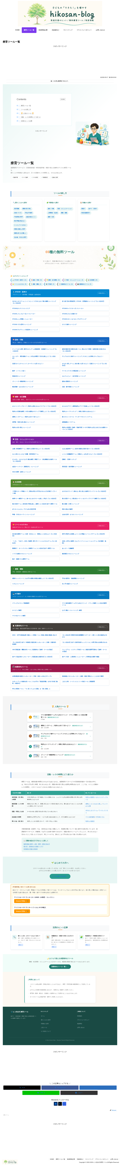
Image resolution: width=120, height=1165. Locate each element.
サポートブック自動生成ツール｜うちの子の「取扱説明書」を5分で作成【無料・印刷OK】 (35, 682)
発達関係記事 (71, 1159)
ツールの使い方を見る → (60, 876)
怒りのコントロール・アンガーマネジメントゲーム (77, 417)
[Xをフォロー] (60, 1104)
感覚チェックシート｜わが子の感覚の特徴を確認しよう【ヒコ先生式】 (33, 578)
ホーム (43, 1016)
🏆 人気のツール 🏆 (27, 113)
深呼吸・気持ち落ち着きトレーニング (23, 422)
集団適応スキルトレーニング (70, 553)
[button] (79, 1093)
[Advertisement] (60, 61)
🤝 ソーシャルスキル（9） (19, 284)
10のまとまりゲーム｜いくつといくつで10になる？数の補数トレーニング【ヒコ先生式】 (34, 302)
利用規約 (79, 1016)
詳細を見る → (102, 293)
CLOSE (63, 99)
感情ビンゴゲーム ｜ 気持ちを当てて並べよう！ (26, 417)
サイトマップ (89, 1159)
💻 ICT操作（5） (50, 284)
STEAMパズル (100, 817)
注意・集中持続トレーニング (70, 386)
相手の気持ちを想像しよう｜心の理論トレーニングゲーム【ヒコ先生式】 (83, 534)
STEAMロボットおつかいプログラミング (74, 319)
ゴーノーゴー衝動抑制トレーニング (22, 381)
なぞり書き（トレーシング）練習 (72, 610)
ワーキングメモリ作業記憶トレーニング (74, 371)
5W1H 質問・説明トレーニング (21, 472)
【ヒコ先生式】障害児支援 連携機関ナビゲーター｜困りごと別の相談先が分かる (84, 636)
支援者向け (80, 1159)
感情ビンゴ (89, 804)
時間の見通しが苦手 (19, 229)
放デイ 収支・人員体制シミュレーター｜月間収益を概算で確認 (80, 656)
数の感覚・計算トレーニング (70, 504)
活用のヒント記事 (26, 121)
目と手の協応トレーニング (70, 583)
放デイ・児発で (92, 208)
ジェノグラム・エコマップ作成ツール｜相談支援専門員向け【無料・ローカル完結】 (84, 650)
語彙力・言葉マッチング (69, 459)
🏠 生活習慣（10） (93, 280)
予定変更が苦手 (18, 217)
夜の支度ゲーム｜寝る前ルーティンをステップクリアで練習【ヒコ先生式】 (84, 498)
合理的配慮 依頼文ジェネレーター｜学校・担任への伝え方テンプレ (32, 676)
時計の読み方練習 (67, 509)
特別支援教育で (85, 212)
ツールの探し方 (26, 109)
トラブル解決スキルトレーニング (22, 553)
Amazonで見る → (21, 901)
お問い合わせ (80, 1027)
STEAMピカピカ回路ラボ (69, 314)
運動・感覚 (64, 212)
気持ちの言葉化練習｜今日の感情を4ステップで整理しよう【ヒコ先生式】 (34, 411)
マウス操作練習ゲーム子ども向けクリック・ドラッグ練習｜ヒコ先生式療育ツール (84, 604)
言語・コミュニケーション (64, 208)
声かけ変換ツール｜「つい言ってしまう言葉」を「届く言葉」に (31, 688)
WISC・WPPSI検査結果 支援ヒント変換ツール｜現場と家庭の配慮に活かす (34, 635)
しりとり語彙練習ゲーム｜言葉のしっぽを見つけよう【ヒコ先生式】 (82, 454)
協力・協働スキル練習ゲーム (20, 559)
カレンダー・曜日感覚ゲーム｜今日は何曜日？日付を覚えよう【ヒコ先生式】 (34, 357)
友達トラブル (18, 212)
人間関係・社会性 (53, 212)
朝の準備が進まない (19, 221)
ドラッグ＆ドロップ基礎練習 (20, 603)
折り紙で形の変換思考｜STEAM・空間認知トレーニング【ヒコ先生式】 (83, 301)
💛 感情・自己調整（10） (53, 280)
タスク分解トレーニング (69, 324)
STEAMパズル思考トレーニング (21, 324)
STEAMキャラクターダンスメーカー (73, 308)
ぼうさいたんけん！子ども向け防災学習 (24, 509)
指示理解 (16, 208)
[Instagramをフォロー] (64, 1104)
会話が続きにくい (31, 217)
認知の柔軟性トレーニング (70, 381)
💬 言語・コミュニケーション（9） (74, 280)
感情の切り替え (26, 208)
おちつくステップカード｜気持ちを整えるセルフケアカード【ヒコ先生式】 (34, 406)
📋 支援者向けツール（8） (66, 284)
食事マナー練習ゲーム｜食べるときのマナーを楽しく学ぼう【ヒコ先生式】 (34, 498)
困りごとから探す (46, 1020)
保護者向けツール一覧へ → (60, 966)
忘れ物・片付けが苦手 (20, 237)
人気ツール (44, 1027)
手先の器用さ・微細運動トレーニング (73, 578)
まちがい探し (97, 804)
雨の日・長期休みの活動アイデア (33, 846)
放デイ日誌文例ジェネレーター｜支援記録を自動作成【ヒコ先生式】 (32, 656)
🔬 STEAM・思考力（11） (19, 280)
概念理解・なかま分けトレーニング (22, 386)
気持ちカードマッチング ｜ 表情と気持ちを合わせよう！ (79, 411)
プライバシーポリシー (83, 1020)
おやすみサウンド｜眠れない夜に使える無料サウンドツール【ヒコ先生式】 (84, 491)
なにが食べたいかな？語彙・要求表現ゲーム (25, 454)
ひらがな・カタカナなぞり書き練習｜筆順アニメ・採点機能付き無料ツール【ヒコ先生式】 (34, 460)
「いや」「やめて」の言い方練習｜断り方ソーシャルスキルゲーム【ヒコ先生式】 (34, 542)
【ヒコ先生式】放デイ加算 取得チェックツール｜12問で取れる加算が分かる (84, 642)
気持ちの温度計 (90, 797)
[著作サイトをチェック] (56, 1104)
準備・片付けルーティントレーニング (23, 514)
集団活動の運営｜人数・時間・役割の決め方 (37, 844)
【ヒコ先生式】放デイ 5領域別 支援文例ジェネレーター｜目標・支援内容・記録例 (34, 643)
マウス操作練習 (90, 817)
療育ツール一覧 (26, 105)
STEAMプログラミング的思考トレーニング (25, 329)
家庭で (83, 208)
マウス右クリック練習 (18, 615)
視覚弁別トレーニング (18, 376)
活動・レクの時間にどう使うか (31, 117)
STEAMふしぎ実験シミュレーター (22, 319)
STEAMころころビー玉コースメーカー (23, 314)
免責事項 (79, 1023)
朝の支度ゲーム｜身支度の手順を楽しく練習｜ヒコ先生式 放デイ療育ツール (34, 504)
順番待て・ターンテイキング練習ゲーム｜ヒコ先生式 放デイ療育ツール (33, 548)
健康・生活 (51, 217)
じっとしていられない (20, 225)
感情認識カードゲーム (68, 422)
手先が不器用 (28, 212)
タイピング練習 (16, 610)
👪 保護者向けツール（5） (84, 284)
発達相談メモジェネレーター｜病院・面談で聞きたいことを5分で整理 (83, 676)
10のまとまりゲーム (92, 810)
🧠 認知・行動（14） (37, 280)
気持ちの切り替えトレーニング (21, 427)
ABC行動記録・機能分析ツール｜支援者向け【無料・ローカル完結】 (32, 649)
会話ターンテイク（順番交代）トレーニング (25, 466)
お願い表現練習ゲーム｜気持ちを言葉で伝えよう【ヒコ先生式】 (31, 448)
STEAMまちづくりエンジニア (21, 308)
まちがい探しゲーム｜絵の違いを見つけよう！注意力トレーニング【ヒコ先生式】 (84, 364)
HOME (52, 1159)
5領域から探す (45, 1023)
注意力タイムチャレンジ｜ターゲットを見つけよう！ (28, 363)
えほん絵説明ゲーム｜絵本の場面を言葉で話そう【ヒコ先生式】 (81, 448)
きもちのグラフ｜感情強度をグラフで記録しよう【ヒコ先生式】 (81, 406)
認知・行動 (51, 208)
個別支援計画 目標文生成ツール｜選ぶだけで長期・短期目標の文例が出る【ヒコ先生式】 (84, 350)
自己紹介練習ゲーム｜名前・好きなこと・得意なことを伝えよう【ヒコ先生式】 (34, 535)
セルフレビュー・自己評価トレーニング (74, 376)
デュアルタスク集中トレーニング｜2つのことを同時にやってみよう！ (83, 356)
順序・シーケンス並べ (18, 371)
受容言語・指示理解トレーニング (72, 466)
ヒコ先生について (46, 1031)
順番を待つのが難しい (20, 233)
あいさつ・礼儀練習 (68, 548)
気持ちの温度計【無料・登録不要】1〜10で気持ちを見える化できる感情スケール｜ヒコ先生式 (85, 428)
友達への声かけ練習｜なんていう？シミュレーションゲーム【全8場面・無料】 (84, 542)
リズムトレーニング (18, 583)
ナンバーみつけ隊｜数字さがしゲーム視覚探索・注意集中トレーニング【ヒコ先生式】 (34, 350)
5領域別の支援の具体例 (31, 849)
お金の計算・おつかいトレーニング (72, 514)
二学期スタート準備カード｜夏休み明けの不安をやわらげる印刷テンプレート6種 (34, 492)
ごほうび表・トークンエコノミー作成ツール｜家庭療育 (78, 681)
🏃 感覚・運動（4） (36, 284)
